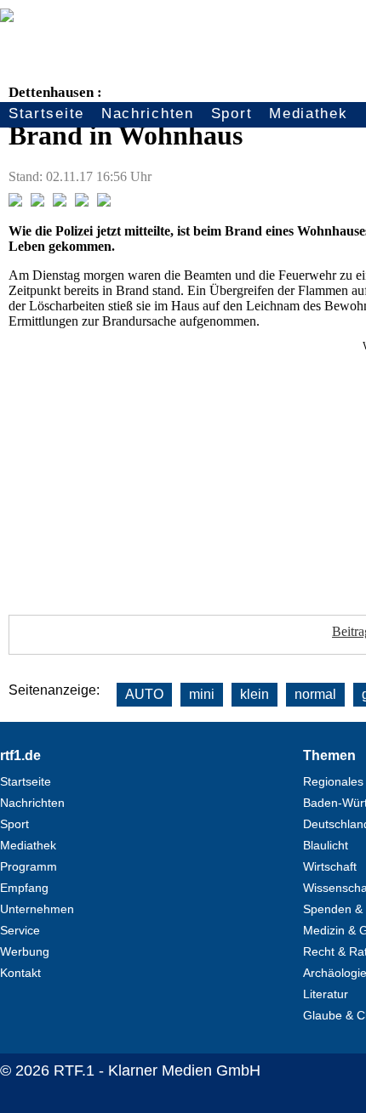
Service (20, 930)
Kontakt (20, 973)
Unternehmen (37, 909)
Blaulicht (325, 845)
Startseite (46, 113)
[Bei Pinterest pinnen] (82, 202)
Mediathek (308, 113)
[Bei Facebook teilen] (15, 202)
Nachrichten (147, 113)
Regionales (333, 781)
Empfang (24, 887)
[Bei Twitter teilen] (37, 202)
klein (254, 694)
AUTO (144, 694)
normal (315, 694)
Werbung (24, 951)
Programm (28, 866)
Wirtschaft (330, 866)
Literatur (325, 994)
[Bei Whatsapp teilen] (59, 202)
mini (201, 694)
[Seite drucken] (104, 202)
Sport (232, 113)
